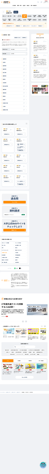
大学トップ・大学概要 (5, 242)
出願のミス (8, 352)
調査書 (38, 354)
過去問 (16, 259)
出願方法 (42, 350)
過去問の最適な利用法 (14, 350)
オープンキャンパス (5, 250)
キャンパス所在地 (18, 242)
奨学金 (16, 247)
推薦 (34, 352)
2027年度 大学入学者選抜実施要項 (34, 350)
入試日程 (16, 252)
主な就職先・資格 (18, 245)
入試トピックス (26, 25)
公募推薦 (29, 352)
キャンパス (33, 25)
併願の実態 (26, 354)
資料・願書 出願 (4, 262)
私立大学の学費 (32, 354)
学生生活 (40, 25)
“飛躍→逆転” (7, 350)
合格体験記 (17, 262)
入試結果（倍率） (5, 257)
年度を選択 (4, 53)
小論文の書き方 (12, 354)
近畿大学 (9, 13)
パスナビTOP (2, 392)
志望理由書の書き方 (39, 352)
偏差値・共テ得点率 (5, 259)
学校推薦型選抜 (17, 255)
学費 (2, 247)
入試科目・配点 (4, 252)
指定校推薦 (25, 352)
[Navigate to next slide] (26, 321)
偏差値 (13, 352)
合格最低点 (17, 257)
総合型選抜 (3, 255)
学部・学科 (3, 245)
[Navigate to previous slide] (23, 321)
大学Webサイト (9, 25)
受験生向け (18, 25)
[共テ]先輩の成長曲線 (23, 350)
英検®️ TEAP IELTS (18, 250)
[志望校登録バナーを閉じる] (46, 462)
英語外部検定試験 (18, 352)
